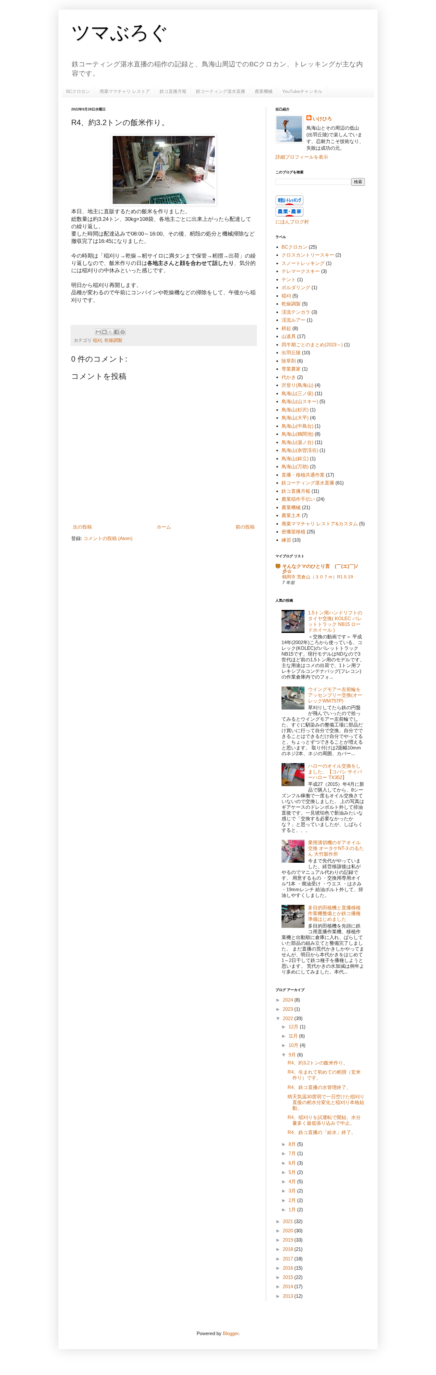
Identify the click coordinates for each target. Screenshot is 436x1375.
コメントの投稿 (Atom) (107, 538)
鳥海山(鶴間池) (297, 434)
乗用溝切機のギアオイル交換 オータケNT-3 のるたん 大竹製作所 (336, 848)
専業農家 (291, 369)
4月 (293, 1181)
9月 (293, 1054)
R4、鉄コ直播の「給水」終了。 (322, 1132)
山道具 (289, 336)
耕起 (286, 328)
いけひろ (322, 118)
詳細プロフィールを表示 (301, 157)
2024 (288, 1000)
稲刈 (97, 340)
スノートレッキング (303, 263)
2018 (288, 1249)
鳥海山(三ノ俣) (297, 393)
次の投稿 (82, 527)
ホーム (164, 527)
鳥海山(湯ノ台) (297, 442)
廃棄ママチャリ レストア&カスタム (320, 523)
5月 (293, 1172)
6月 (293, 1163)
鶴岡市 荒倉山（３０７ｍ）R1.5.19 (317, 576)
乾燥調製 (113, 340)
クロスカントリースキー (308, 255)
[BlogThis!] (104, 332)
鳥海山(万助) (295, 466)
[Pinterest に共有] (122, 332)
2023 (288, 1009)
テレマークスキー (301, 271)
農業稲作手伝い (298, 499)
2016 (288, 1268)
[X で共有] (110, 332)
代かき (289, 377)
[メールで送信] (98, 332)
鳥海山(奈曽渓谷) (300, 450)
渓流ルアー (293, 320)
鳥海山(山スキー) (300, 401)
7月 (293, 1153)
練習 (286, 540)
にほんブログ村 (292, 221)
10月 (294, 1045)
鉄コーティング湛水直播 (220, 91)
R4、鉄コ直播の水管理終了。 (319, 1087)
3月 (293, 1190)
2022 (288, 1018)
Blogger (230, 1333)
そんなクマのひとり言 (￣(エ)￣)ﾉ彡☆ (320, 568)
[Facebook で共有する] (116, 332)
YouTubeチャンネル (302, 91)
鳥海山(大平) (295, 417)
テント (289, 279)
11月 (294, 1036)
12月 (294, 1026)
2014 (288, 1286)
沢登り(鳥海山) (297, 385)
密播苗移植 (293, 531)
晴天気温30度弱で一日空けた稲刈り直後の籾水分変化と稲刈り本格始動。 (326, 1102)
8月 (293, 1144)
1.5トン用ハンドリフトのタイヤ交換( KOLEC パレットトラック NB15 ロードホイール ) (335, 621)
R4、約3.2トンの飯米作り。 (318, 1062)
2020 (288, 1230)
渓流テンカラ (296, 312)
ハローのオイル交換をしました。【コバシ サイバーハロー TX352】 (335, 771)
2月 (293, 1200)
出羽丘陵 (291, 352)
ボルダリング (296, 287)
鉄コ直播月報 (173, 91)
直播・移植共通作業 (303, 474)
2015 (288, 1277)
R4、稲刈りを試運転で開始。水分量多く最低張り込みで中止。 (324, 1120)
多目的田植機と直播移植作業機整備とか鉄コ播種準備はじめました (334, 913)
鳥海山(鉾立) (295, 458)
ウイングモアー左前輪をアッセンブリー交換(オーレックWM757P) (335, 695)
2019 (288, 1240)
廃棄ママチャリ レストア (125, 91)
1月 (293, 1209)
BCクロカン (78, 91)
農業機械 (264, 91)
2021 (288, 1221)
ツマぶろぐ (120, 32)
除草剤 (289, 361)
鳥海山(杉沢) (295, 409)
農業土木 (291, 515)
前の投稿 (245, 527)
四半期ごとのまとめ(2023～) (312, 344)
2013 (288, 1296)
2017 (288, 1258)
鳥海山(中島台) (297, 426)
